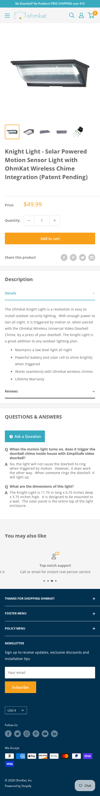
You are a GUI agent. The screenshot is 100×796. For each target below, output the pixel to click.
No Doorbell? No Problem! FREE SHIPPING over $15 (50, 3)
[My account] (81, 15)
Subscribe (20, 687)
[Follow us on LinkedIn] (54, 733)
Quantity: (13, 220)
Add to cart (50, 238)
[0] (91, 15)
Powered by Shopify (18, 786)
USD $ (12, 710)
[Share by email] (91, 257)
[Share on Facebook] (64, 257)
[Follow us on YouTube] (45, 733)
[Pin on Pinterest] (73, 257)
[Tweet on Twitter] (82, 257)
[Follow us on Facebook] (8, 733)
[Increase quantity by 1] (55, 220)
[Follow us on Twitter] (17, 733)
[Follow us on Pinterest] (36, 733)
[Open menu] (7, 16)
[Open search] (72, 15)
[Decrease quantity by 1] (29, 220)
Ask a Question (27, 436)
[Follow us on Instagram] (26, 733)
